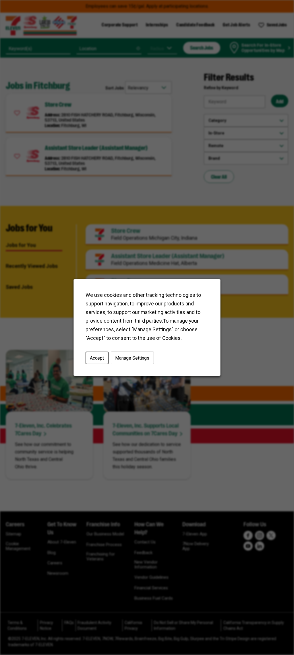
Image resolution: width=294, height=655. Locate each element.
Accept (97, 357)
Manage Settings (132, 357)
